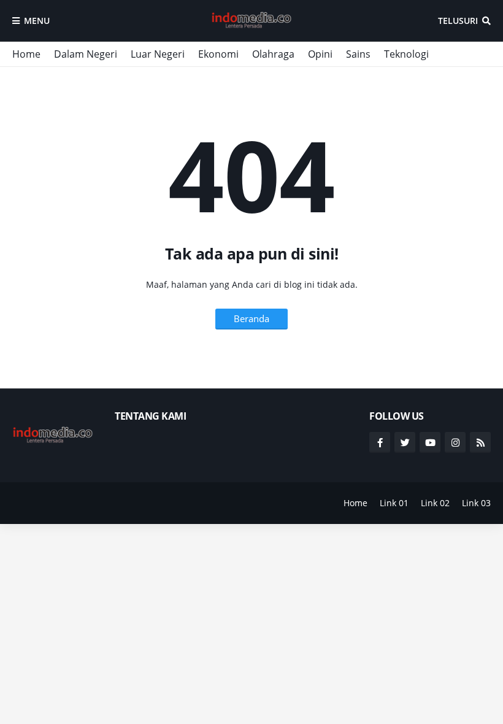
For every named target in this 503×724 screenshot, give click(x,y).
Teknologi (406, 54)
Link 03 (476, 503)
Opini (320, 54)
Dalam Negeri (85, 54)
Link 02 (435, 503)
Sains (358, 54)
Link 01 (394, 503)
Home (26, 54)
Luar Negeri (158, 54)
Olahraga (273, 54)
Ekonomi (218, 54)
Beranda (251, 318)
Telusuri (458, 20)
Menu (37, 20)
